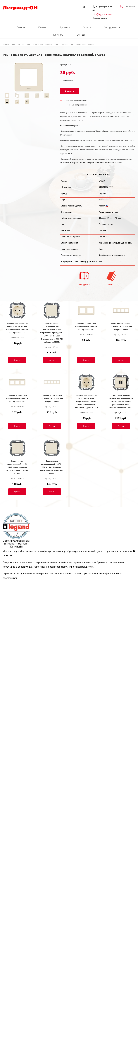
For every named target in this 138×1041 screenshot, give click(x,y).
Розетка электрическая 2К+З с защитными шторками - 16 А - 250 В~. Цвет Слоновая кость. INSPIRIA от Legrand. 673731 (86, 401)
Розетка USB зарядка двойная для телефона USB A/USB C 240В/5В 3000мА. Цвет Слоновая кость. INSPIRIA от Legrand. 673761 (121, 401)
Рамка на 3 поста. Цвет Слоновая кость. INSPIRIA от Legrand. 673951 (17, 398)
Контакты (58, 34)
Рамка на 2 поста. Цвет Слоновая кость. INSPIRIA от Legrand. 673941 (86, 326)
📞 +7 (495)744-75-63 (102, 8)
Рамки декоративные (85, 44)
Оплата (87, 27)
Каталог (42, 27)
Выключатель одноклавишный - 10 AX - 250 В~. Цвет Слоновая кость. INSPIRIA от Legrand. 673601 (17, 467)
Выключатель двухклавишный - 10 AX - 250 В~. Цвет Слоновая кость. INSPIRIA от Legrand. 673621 (51, 467)
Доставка (65, 27)
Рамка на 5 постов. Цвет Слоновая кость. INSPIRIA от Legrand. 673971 (52, 398)
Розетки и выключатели (42, 44)
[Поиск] (84, 7)
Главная (21, 27)
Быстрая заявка (99, 18)
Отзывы (81, 34)
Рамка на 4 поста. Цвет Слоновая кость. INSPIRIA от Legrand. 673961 (121, 326)
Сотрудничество (112, 27)
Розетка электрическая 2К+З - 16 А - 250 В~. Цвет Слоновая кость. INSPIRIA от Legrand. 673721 (17, 328)
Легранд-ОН (20, 8)
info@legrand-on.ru (102, 14)
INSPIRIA (64, 44)
